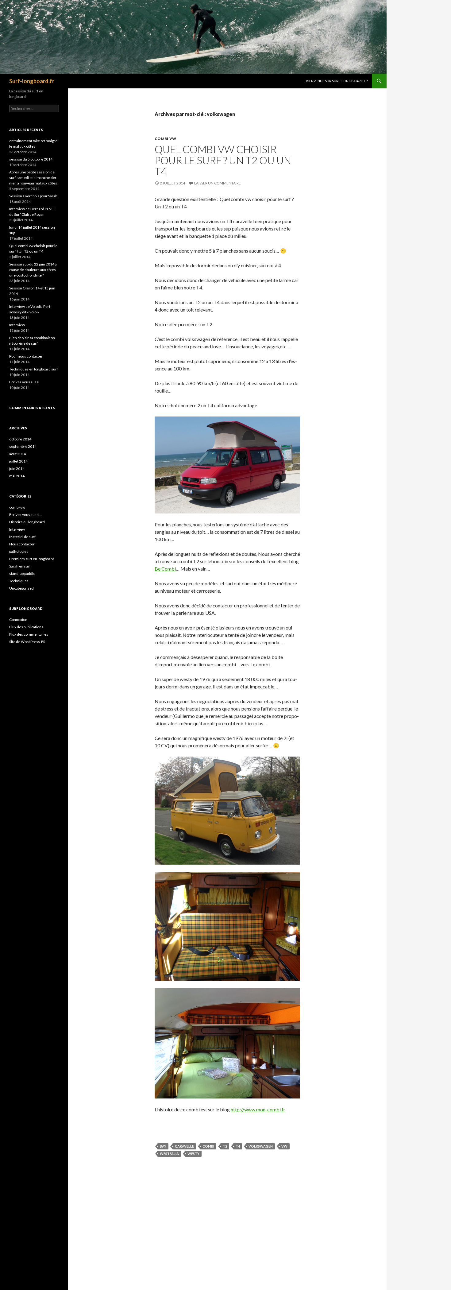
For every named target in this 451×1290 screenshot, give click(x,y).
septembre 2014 (23, 446)
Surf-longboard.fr (31, 81)
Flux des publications (26, 627)
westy (193, 1154)
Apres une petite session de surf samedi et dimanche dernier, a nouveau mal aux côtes (33, 177)
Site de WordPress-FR (27, 641)
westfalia (169, 1154)
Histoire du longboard (27, 522)
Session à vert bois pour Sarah (33, 196)
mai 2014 (17, 476)
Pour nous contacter (26, 356)
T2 (225, 1146)
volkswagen (261, 1146)
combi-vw (165, 138)
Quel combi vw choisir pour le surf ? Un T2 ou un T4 (223, 160)
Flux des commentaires (28, 634)
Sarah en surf (20, 566)
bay (163, 1146)
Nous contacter (22, 544)
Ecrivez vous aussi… (25, 514)
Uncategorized (21, 588)
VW (284, 1146)
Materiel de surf (22, 536)
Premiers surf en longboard (31, 558)
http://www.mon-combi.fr (258, 1109)
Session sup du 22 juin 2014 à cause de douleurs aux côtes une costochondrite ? (33, 269)
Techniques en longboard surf (33, 369)
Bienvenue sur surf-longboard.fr (337, 81)
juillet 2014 (18, 461)
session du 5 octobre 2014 (30, 159)
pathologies (18, 551)
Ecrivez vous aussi (24, 382)
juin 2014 (17, 468)
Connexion (18, 619)
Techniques (19, 581)
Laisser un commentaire (217, 183)
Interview (17, 325)
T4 (238, 1146)
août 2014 (17, 453)
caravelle (184, 1146)
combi (208, 1146)
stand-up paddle (22, 573)
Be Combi (165, 568)
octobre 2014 (20, 439)
